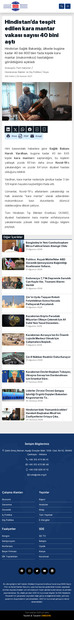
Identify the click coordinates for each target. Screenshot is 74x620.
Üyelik (42, 546)
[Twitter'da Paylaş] (15, 129)
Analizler (43, 504)
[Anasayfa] (15, 6)
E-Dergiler (44, 520)
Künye (42, 551)
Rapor (42, 499)
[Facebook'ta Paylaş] (29, 129)
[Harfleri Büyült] (37, 129)
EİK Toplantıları (10, 556)
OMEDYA (46, 615)
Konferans (7, 546)
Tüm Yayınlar (46, 515)
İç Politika (7, 515)
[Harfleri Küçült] (44, 129)
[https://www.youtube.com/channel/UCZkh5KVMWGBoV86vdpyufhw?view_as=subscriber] (44, 571)
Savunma (7, 504)
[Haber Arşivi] (61, 6)
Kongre (5, 536)
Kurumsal (44, 556)
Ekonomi (6, 499)
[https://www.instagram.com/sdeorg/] (29, 571)
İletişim (42, 541)
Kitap (41, 509)
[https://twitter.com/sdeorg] (37, 571)
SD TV (42, 536)
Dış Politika (8, 520)
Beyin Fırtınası (9, 551)
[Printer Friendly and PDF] (24, 136)
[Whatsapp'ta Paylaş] (22, 129)
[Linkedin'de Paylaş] (8, 129)
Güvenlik (6, 509)
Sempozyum (8, 541)
